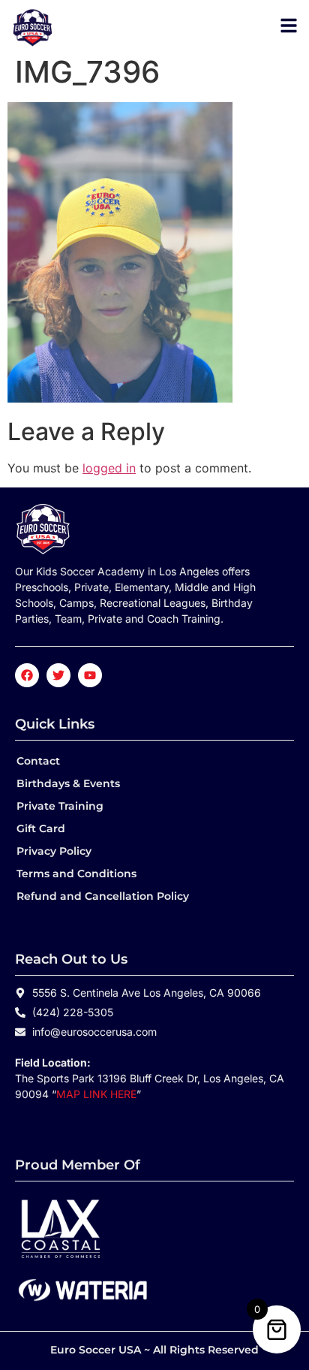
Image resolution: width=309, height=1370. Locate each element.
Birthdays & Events (68, 783)
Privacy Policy (54, 851)
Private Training (60, 806)
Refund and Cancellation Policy (102, 896)
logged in (109, 467)
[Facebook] (27, 675)
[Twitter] (58, 675)
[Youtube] (90, 675)
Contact (38, 761)
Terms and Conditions (76, 873)
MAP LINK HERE (96, 1094)
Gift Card (40, 828)
